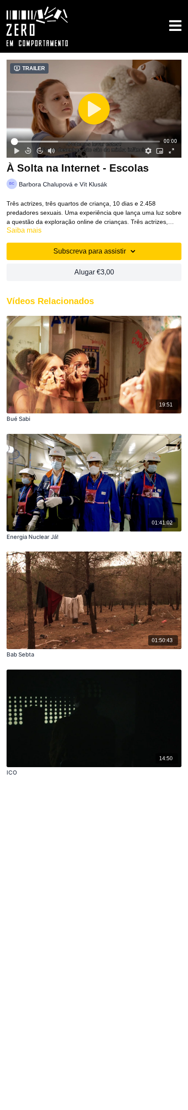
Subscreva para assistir (89, 251)
